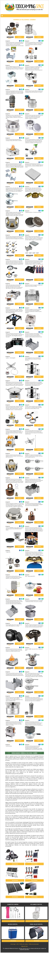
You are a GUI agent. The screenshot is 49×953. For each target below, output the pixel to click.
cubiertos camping (12, 904)
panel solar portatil (36, 924)
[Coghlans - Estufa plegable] (14, 344)
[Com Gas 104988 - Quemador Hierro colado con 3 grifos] (34, 635)
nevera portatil (13, 924)
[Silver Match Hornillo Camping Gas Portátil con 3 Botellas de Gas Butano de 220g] (34, 271)
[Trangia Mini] (14, 538)
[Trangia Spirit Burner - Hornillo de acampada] (34, 198)
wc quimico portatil (36, 904)
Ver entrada (15, 864)
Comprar (19, 37)
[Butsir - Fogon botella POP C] (34, 562)
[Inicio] (24, 10)
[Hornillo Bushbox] (14, 732)
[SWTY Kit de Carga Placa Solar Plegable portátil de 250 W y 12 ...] (14, 888)
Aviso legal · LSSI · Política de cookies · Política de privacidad (24, 944)
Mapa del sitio (24, 946)
